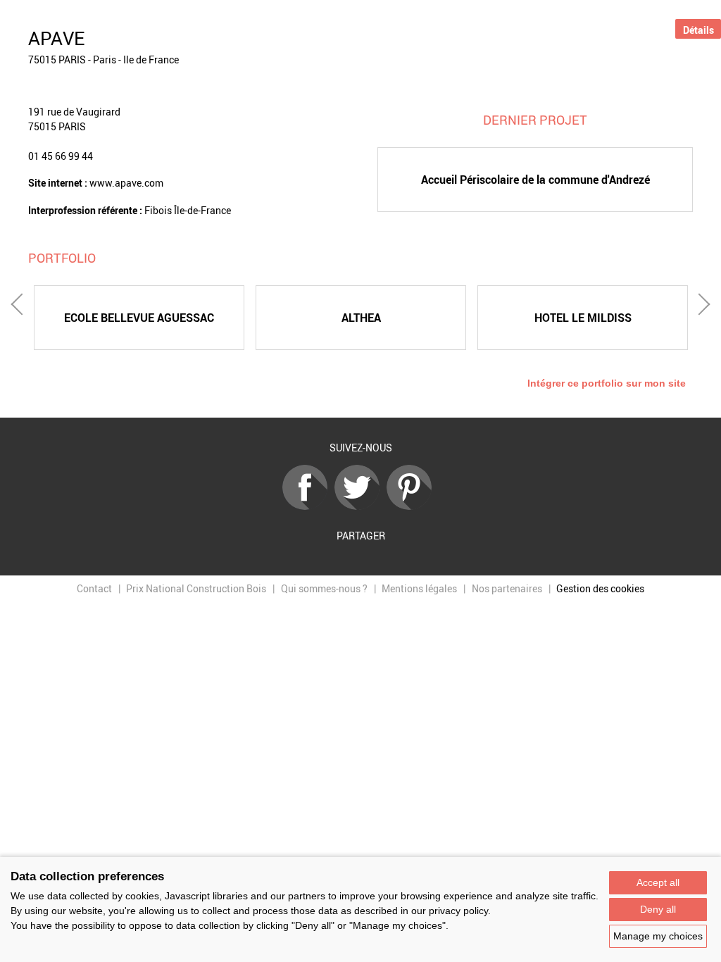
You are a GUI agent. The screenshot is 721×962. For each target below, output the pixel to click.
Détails (698, 30)
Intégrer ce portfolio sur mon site (606, 383)
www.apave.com (126, 182)
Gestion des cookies (600, 588)
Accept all (658, 882)
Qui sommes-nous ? (324, 588)
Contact (94, 588)
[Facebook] (308, 506)
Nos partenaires (507, 588)
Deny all (658, 909)
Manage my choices (658, 936)
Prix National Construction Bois (196, 588)
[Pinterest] (413, 506)
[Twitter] (360, 506)
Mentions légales (419, 588)
